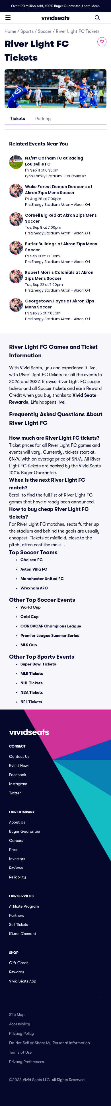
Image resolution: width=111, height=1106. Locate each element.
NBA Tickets (31, 692)
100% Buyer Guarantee (62, 6)
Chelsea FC (31, 559)
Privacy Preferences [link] (26, 1061)
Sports (27, 31)
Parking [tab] (43, 118)
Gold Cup (29, 616)
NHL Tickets (31, 683)
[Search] (97, 17)
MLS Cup (28, 645)
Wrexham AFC (34, 588)
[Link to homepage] (55, 17)
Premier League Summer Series (49, 635)
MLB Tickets (31, 673)
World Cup (30, 607)
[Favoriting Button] (101, 41)
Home (10, 31)
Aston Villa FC (33, 569)
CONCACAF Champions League (50, 626)
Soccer (45, 31)
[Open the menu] (8, 17)
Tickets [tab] (17, 118)
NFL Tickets (31, 702)
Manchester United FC (42, 578)
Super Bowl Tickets (38, 664)
